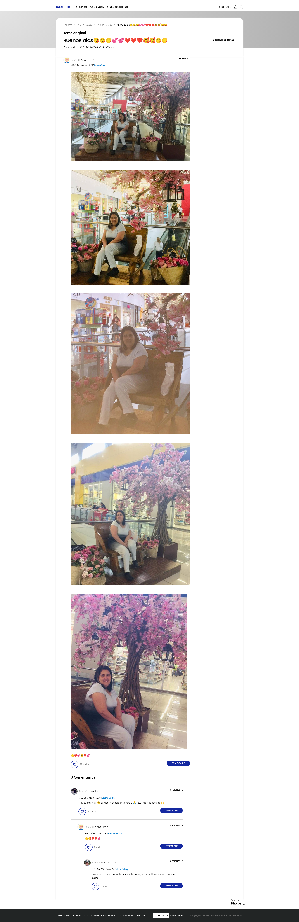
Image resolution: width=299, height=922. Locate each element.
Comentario (178, 763)
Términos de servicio (103, 915)
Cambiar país (178, 915)
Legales (140, 915)
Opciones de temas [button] (223, 39)
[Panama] (64, 6)
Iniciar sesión (224, 7)
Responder (171, 810)
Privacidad (126, 915)
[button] (184, 58)
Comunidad (81, 7)
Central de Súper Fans (117, 7)
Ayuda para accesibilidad (73, 915)
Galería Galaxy (97, 7)
